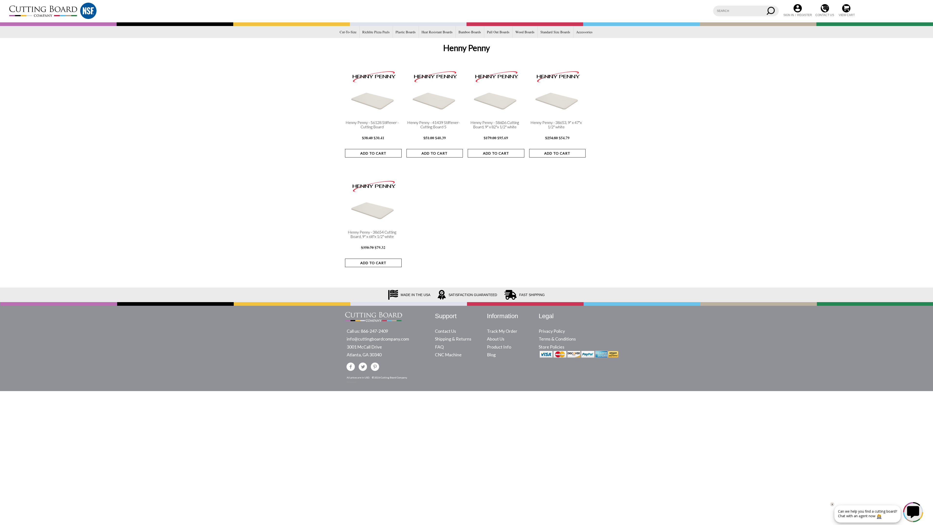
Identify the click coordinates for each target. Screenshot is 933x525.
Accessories (584, 32)
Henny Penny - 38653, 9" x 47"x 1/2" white (556, 124)
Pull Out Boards (498, 32)
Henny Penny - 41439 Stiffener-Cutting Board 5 (433, 124)
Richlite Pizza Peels (376, 32)
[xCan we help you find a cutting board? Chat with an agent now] (876, 521)
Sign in (788, 15)
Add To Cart (373, 153)
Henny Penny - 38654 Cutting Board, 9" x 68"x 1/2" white (372, 234)
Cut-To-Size (348, 32)
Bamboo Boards (469, 32)
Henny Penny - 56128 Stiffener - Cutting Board (372, 124)
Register (804, 15)
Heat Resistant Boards (437, 32)
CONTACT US (824, 15)
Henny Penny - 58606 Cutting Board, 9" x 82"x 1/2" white (494, 124)
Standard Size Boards (555, 32)
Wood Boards (525, 32)
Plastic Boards (406, 32)
